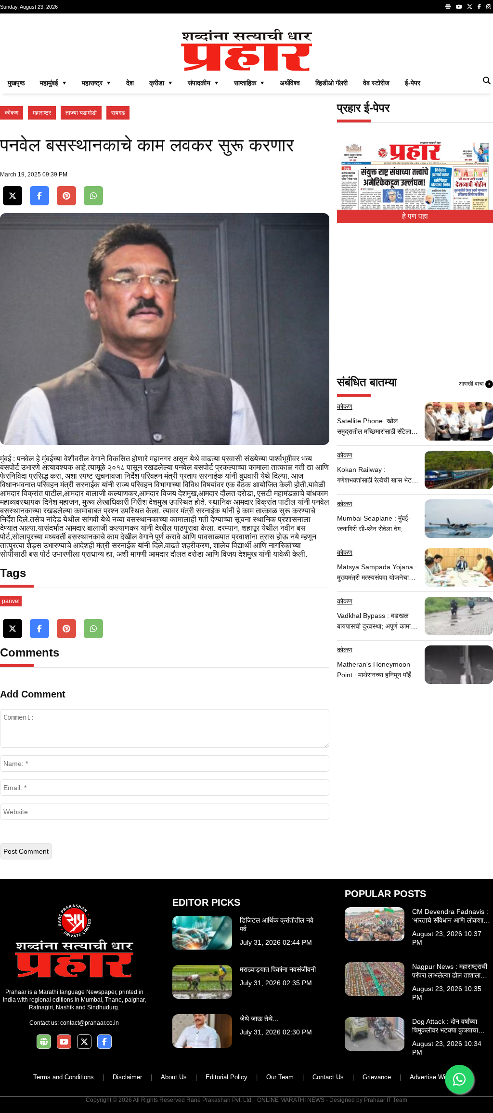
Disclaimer (127, 1077)
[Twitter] (469, 7)
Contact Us (328, 1077)
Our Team (280, 1077)
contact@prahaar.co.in (89, 1022)
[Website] (448, 7)
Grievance (377, 1077)
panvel (11, 601)
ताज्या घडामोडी (81, 112)
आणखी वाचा (475, 383)
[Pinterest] (66, 196)
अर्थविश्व (290, 83)
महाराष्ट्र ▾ (96, 83)
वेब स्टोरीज (376, 83)
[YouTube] (459, 7)
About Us (174, 1077)
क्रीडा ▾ (160, 83)
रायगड (118, 112)
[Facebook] (479, 7)
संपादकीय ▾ (203, 83)
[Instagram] (488, 7)
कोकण (11, 112)
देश (130, 83)
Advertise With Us (435, 1077)
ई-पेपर (412, 83)
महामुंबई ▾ (53, 83)
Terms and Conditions (63, 1077)
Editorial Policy (226, 1077)
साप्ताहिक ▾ (249, 83)
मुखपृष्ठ (16, 83)
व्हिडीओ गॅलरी (331, 83)
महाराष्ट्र (42, 112)
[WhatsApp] (93, 196)
